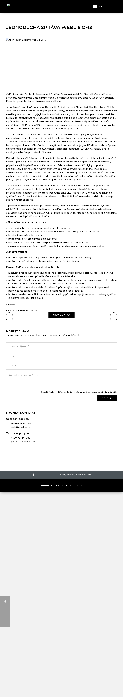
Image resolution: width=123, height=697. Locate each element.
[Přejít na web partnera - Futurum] (61, 610)
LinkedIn (23, 310)
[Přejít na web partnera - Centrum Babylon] (61, 533)
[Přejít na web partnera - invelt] (61, 495)
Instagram (40, 474)
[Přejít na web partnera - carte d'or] (61, 668)
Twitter (33, 310)
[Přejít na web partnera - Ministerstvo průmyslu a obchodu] (61, 553)
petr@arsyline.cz (20, 427)
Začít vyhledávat (112, 6)
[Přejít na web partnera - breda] (61, 649)
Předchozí (113, 316)
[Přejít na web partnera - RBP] (61, 457)
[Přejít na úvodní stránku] (21, 7)
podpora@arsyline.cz (23, 441)
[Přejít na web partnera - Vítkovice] (61, 572)
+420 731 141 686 (20, 437)
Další (9, 316)
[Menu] (99, 6)
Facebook (11, 310)
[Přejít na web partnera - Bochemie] (61, 591)
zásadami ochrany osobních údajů (96, 392)
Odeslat (107, 398)
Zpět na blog (61, 315)
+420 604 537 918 (21, 423)
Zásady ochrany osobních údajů (75, 474)
